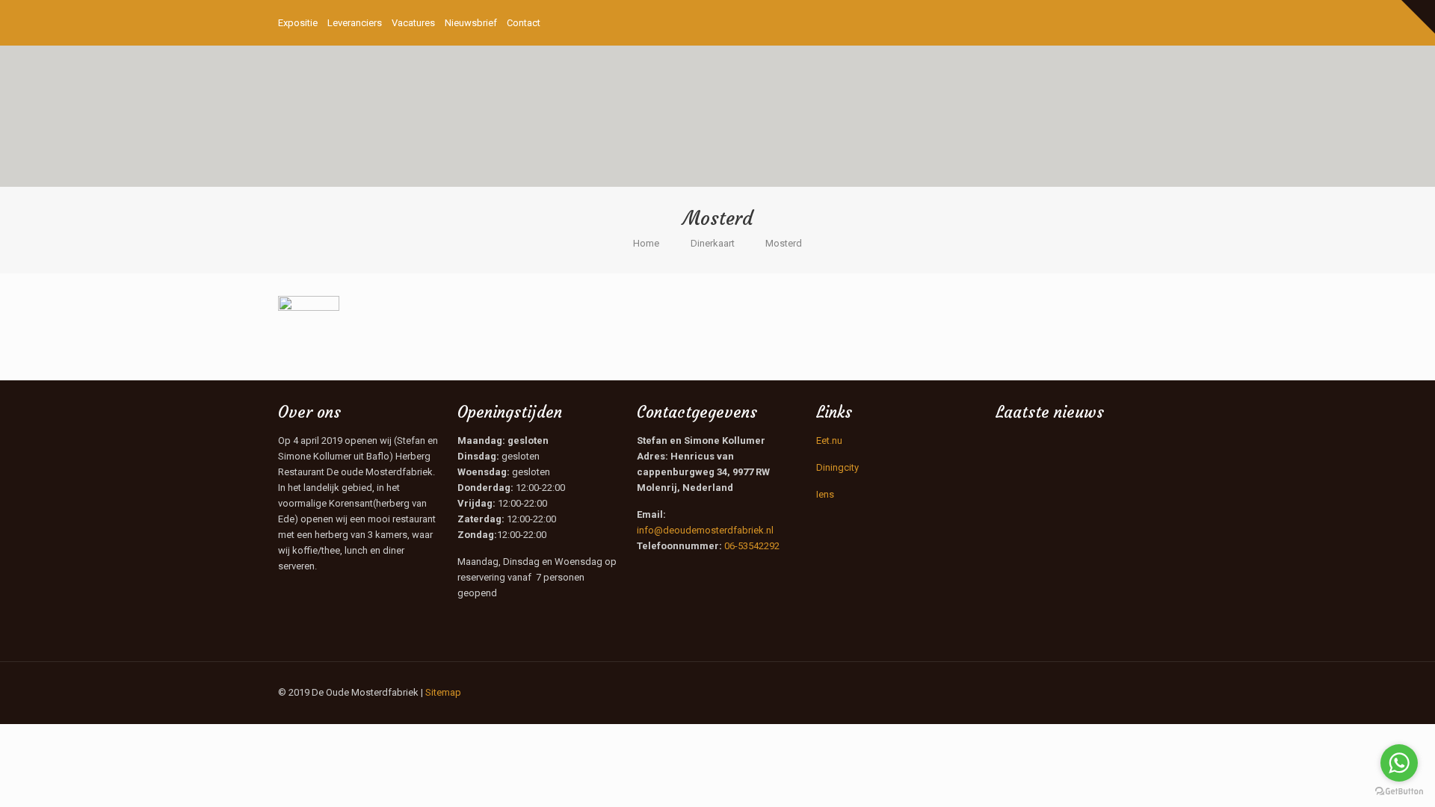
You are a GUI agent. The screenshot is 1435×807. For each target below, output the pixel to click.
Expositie (298, 22)
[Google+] (1129, 22)
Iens (825, 494)
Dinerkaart (713, 243)
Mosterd (783, 243)
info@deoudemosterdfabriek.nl (705, 530)
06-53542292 (752, 545)
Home (646, 243)
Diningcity (837, 467)
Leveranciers (354, 22)
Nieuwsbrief (471, 22)
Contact (523, 22)
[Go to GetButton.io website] (1399, 792)
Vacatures (413, 22)
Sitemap (443, 692)
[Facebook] (1109, 22)
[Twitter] (1149, 22)
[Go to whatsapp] (1399, 763)
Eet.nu (829, 440)
